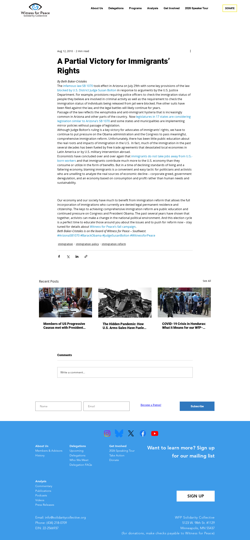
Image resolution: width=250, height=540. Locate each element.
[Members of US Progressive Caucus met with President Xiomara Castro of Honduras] (65, 302)
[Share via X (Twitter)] (68, 256)
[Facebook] (143, 433)
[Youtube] (155, 433)
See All (207, 281)
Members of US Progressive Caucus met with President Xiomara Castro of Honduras (64, 326)
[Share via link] (86, 256)
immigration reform (114, 244)
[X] (131, 433)
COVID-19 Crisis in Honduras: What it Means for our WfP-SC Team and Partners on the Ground (184, 326)
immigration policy (87, 244)
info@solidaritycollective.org (65, 517)
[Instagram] (107, 433)
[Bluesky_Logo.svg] (119, 433)
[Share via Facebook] (59, 256)
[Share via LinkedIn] (77, 256)
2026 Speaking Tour (122, 450)
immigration (65, 244)
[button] (97, 8)
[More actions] (190, 51)
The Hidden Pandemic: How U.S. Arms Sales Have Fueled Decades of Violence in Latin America (124, 326)
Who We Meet (79, 460)
